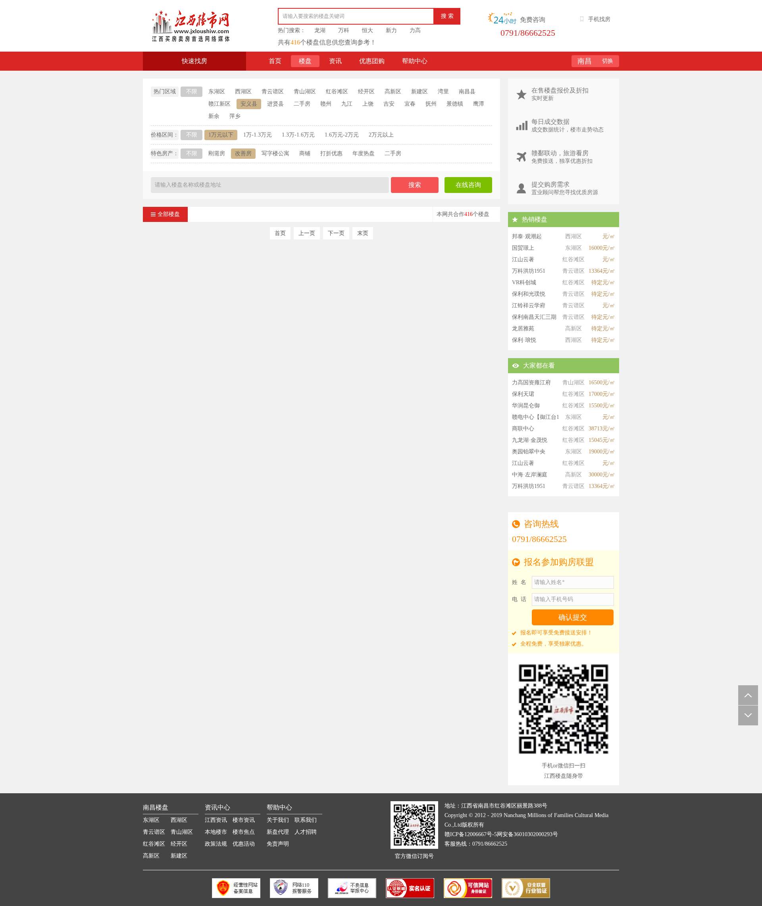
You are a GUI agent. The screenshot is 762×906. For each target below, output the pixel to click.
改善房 (243, 153)
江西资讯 (216, 820)
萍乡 (235, 116)
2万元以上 (381, 135)
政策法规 (216, 844)
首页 (275, 61)
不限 (191, 91)
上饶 (367, 104)
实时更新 (560, 94)
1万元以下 (220, 135)
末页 (362, 233)
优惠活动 (244, 844)
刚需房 (216, 153)
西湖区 (243, 91)
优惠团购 (372, 61)
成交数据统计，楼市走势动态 (567, 125)
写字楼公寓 (275, 153)
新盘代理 (278, 832)
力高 (415, 30)
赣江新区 (219, 104)
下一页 (336, 233)
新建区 (419, 91)
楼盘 (305, 61)
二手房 (302, 104)
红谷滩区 (337, 91)
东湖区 (216, 91)
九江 (346, 104)
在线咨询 (468, 184)
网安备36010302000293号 (527, 834)
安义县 (249, 104)
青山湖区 (305, 91)
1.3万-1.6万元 (298, 135)
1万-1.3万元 (257, 135)
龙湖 (319, 30)
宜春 (410, 104)
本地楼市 (216, 832)
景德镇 (454, 104)
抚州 (431, 104)
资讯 (335, 61)
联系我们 (305, 820)
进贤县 (275, 104)
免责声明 (278, 844)
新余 (213, 116)
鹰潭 (478, 104)
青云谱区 (273, 91)
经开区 (366, 91)
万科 (343, 30)
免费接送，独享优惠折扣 (562, 157)
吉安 (388, 104)
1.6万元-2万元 (342, 135)
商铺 (304, 153)
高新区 (393, 91)
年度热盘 (363, 153)
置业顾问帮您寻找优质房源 (564, 188)
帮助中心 (414, 61)
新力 (391, 30)
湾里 (443, 91)
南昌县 (467, 91)
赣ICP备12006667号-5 (470, 834)
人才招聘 (305, 832)
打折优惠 (331, 153)
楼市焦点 (244, 832)
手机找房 (599, 19)
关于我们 (278, 820)
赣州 (325, 104)
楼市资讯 (244, 820)
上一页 (306, 233)
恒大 (367, 30)
